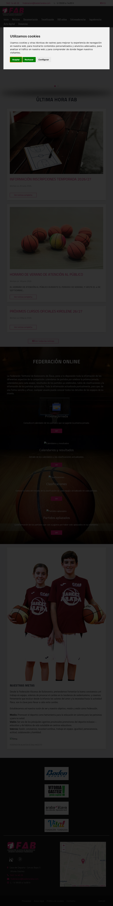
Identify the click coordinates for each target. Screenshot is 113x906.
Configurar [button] (43, 59)
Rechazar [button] (29, 59)
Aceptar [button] (16, 59)
